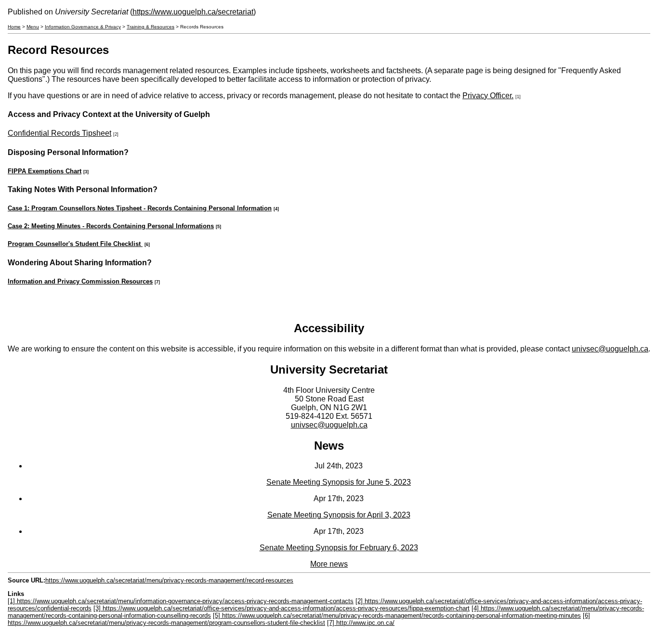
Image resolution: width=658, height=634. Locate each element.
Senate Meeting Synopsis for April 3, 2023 (338, 515)
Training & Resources (150, 26)
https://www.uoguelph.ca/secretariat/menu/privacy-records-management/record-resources (169, 580)
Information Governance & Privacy (83, 26)
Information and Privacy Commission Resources (80, 281)
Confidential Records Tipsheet (59, 133)
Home (14, 26)
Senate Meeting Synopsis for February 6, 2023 (339, 547)
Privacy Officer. (487, 95)
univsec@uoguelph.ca (610, 349)
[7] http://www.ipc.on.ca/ (361, 622)
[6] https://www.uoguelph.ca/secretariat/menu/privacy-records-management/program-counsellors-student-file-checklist (299, 619)
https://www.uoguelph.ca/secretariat (192, 12)
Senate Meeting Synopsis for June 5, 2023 (338, 482)
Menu (32, 26)
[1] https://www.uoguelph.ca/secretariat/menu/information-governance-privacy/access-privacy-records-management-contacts (181, 601)
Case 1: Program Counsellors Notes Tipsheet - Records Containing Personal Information (140, 208)
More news (329, 564)
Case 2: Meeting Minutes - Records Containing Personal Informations (111, 226)
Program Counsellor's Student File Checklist (75, 243)
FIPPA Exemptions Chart (44, 171)
